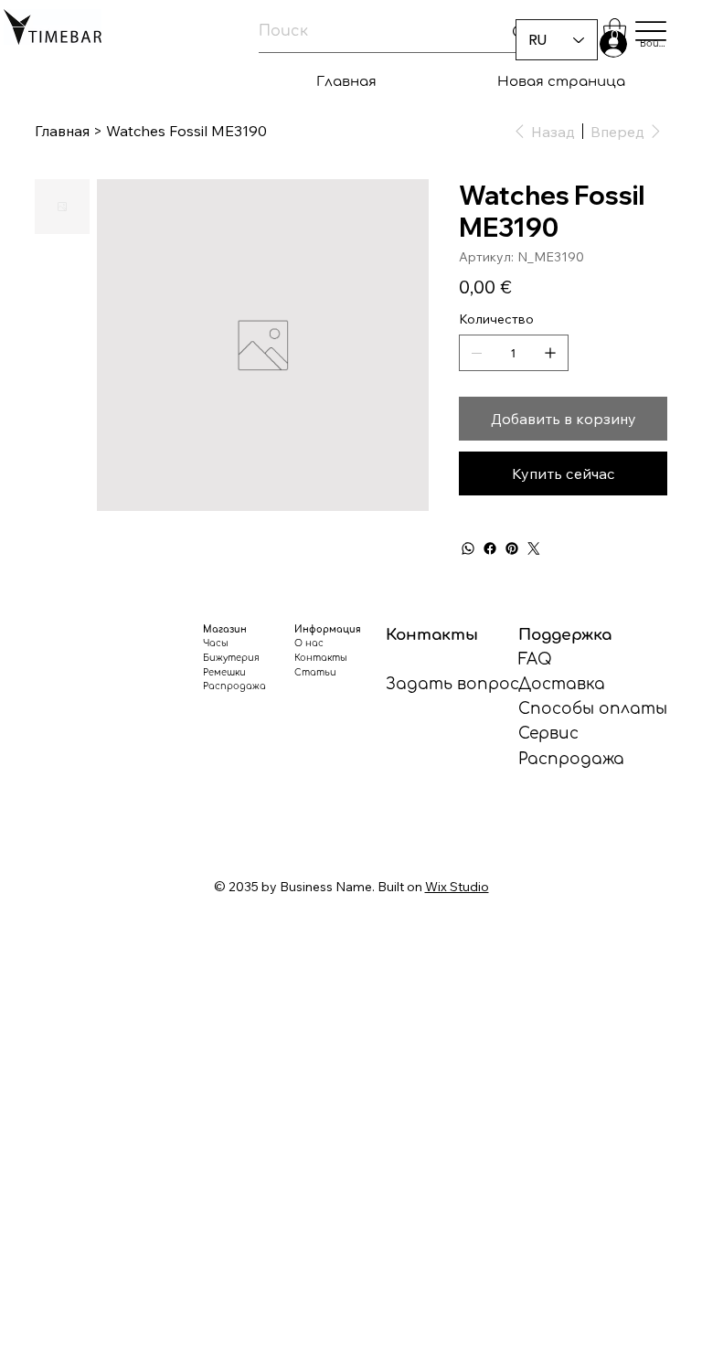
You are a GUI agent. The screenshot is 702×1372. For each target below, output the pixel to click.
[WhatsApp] (468, 548)
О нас (309, 643)
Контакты (320, 658)
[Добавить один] (550, 353)
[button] (614, 32)
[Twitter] (534, 548)
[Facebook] (490, 548)
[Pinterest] (512, 548)
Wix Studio (457, 886)
